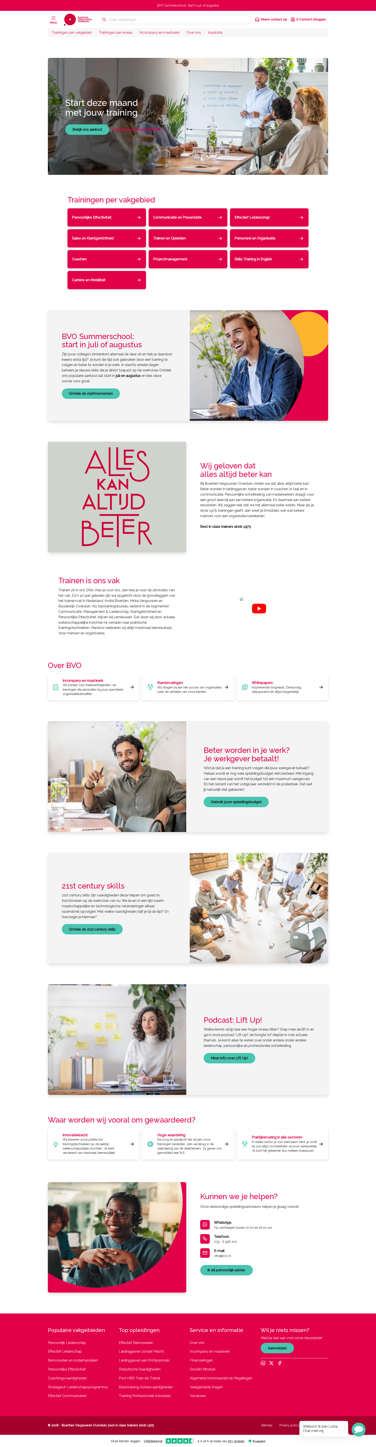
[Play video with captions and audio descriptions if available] (259, 608)
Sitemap (266, 1425)
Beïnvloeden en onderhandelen (73, 1360)
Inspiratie (215, 32)
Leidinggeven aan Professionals (144, 1360)
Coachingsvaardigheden (67, 1378)
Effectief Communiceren (67, 1396)
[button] (359, 1430)
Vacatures (198, 1396)
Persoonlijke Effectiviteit (67, 1369)
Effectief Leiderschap (65, 1351)
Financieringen (201, 1360)
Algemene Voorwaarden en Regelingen (221, 1378)
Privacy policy (289, 1425)
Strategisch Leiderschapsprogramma (78, 1387)
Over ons (193, 32)
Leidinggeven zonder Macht (141, 1351)
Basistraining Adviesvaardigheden (146, 1387)
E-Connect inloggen (311, 19)
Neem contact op (274, 19)
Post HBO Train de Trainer (139, 1378)
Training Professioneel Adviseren (145, 1396)
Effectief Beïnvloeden (136, 1343)
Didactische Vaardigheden (140, 1369)
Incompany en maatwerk (159, 32)
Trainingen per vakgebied (71, 32)
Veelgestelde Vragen (206, 1387)
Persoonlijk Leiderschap (67, 1343)
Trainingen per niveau (116, 32)
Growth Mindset (202, 1369)
